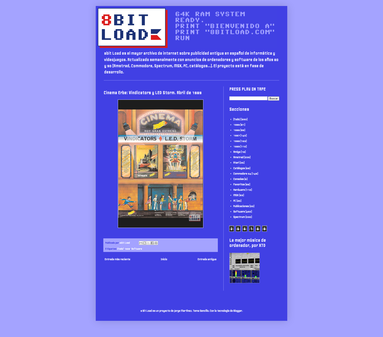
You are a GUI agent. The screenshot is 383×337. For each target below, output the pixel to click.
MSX (236, 195)
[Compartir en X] (148, 243)
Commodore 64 (242, 173)
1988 (236, 141)
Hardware (239, 189)
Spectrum (239, 217)
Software (136, 248)
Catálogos (239, 168)
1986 (236, 130)
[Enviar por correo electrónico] (141, 243)
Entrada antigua (207, 259)
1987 (236, 135)
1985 (236, 124)
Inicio (164, 259)
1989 (127, 248)
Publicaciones (241, 206)
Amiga (236, 152)
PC (234, 200)
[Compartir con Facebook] (152, 243)
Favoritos (239, 184)
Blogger (237, 310)
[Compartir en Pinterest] (156, 243)
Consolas (238, 179)
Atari (236, 162)
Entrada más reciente (117, 259)
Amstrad (238, 157)
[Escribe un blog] (145, 243)
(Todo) (120, 248)
